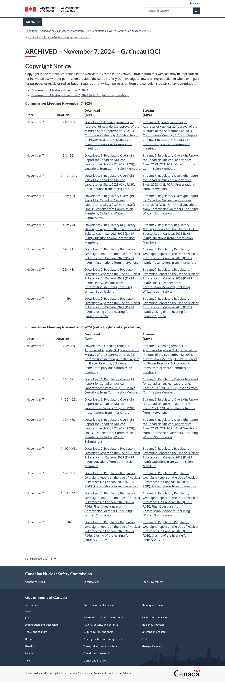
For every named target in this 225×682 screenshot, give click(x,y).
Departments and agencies (99, 605)
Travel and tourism (36, 632)
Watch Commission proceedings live (130, 31)
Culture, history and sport (98, 632)
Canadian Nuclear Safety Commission (62, 31)
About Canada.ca (80, 673)
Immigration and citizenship (41, 624)
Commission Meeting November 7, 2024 (59, 90)
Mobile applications (55, 673)
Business (30, 639)
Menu (31, 22)
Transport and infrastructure (100, 646)
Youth (145, 639)
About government (153, 605)
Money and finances (95, 660)
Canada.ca (32, 31)
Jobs (27, 617)
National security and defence (100, 624)
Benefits (30, 646)
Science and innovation (155, 617)
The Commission (96, 31)
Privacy (127, 673)
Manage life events (152, 646)
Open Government (152, 582)
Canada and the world (96, 653)
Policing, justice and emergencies (102, 639)
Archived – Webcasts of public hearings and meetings (59, 37)
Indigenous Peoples (153, 624)
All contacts (32, 605)
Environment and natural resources (104, 617)
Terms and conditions (106, 673)
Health (29, 653)
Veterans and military (154, 632)
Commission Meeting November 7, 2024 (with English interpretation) (80, 95)
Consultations (91, 582)
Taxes (28, 660)
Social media (32, 673)
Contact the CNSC (35, 582)
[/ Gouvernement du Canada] (52, 10)
